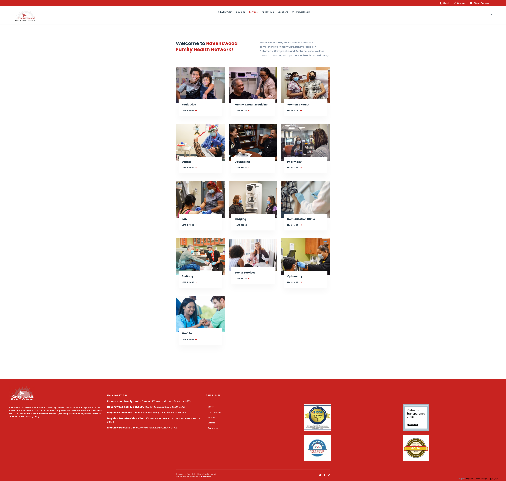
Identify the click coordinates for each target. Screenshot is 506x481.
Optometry (295, 276)
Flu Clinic (188, 333)
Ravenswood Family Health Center (149, 401)
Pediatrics (189, 104)
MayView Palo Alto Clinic (142, 427)
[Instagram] (329, 475)
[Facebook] (324, 475)
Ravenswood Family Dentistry (146, 407)
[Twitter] (320, 475)
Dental (186, 162)
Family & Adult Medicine (251, 104)
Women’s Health (298, 104)
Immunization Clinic (301, 219)
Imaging (240, 219)
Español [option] (469, 478)
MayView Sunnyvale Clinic (147, 412)
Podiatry (188, 276)
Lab (184, 219)
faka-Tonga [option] (481, 478)
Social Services (245, 272)
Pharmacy (294, 162)
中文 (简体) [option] (494, 478)
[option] (470, 479)
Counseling (242, 162)
